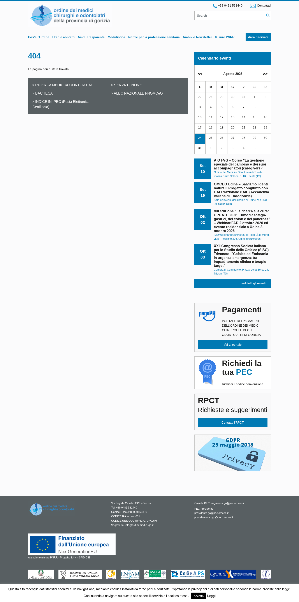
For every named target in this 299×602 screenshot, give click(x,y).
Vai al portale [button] (233, 344)
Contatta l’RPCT (233, 422)
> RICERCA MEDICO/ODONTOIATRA (62, 85)
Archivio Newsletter (197, 37)
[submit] (268, 15)
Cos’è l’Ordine (38, 37)
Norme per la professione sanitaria (154, 37)
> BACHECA (42, 93)
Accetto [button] (199, 596)
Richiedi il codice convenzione (242, 372)
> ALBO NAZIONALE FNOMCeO (137, 93)
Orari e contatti (63, 37)
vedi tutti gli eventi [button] (253, 283)
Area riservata (258, 37)
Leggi (211, 596)
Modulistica (116, 37)
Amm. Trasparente (91, 37)
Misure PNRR (224, 37)
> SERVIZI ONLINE (126, 85)
